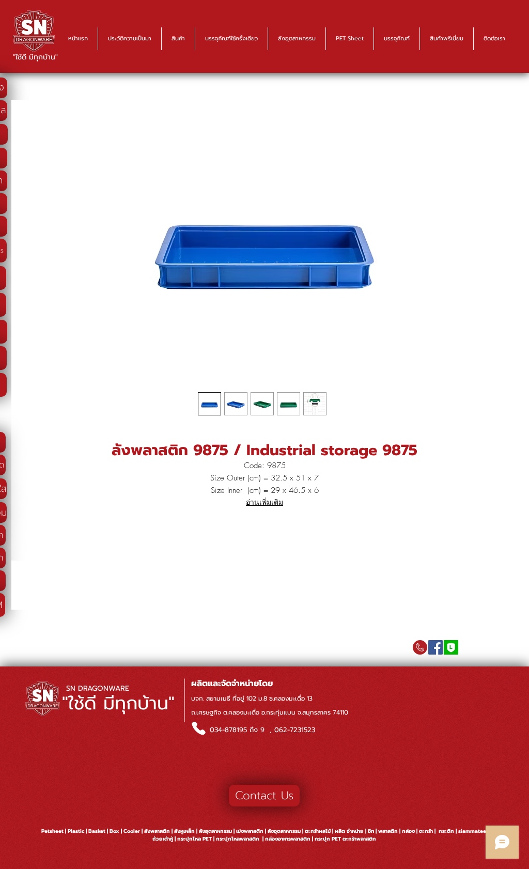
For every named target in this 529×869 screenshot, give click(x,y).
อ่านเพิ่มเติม (264, 502)
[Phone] (198, 728)
